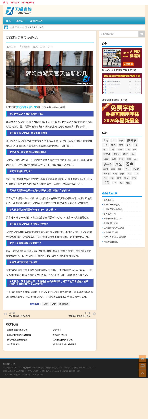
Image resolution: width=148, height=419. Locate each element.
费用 (119, 178)
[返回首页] (142, 358)
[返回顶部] (142, 373)
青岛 (121, 183)
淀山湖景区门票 (111, 232)
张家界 (106, 154)
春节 (135, 159)
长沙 (134, 178)
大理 (112, 149)
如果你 (120, 150)
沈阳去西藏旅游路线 (113, 209)
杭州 (105, 168)
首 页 (5, 2)
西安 (122, 173)
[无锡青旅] (18, 5)
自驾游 (106, 173)
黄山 (128, 182)
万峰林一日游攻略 (112, 204)
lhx (15, 47)
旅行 (114, 159)
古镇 (135, 145)
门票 (106, 182)
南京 (121, 145)
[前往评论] (142, 366)
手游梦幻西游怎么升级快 (79, 315)
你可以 (131, 140)
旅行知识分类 (28, 2)
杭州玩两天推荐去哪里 (114, 227)
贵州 (105, 178)
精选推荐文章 (57, 367)
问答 (114, 183)
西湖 (129, 173)
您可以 (116, 154)
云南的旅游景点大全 (113, 218)
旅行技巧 (15, 2)
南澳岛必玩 (109, 199)
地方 (105, 149)
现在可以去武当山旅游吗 (115, 236)
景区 (118, 164)
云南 (121, 140)
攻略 (133, 154)
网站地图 (67, 367)
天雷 (34, 107)
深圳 (119, 169)
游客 (127, 168)
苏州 (115, 173)
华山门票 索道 (13, 344)
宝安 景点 (57, 329)
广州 (128, 149)
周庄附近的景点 (111, 241)
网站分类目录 (45, 367)
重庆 (126, 177)
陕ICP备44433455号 (87, 367)
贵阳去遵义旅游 (111, 223)
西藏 (136, 173)
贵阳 (112, 178)
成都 (125, 154)
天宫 (29, 107)
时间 (121, 158)
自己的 (136, 168)
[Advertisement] (74, 398)
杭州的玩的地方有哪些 (63, 339)
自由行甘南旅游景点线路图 (19, 334)
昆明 (129, 159)
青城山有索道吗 (60, 334)
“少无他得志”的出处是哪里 (64, 344)
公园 (105, 144)
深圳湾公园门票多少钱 (17, 329)
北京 (113, 144)
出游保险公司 (110, 213)
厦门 (128, 145)
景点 (129, 164)
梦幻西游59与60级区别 (19, 315)
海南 (113, 169)
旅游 (106, 159)
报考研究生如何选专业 (17, 339)
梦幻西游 (15, 27)
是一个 (107, 164)
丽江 (114, 140)
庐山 (134, 150)
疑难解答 (75, 367)
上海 (105, 140)
